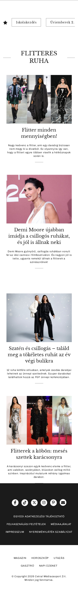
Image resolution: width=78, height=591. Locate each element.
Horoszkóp (40, 558)
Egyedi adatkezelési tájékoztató (39, 516)
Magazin (20, 558)
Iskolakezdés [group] (26, 22)
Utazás (59, 558)
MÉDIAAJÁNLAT (61, 524)
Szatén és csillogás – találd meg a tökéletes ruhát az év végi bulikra (39, 355)
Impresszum (15, 531)
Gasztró (27, 565)
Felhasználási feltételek (26, 524)
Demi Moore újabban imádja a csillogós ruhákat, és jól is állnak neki (39, 236)
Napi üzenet (48, 565)
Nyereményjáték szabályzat (50, 531)
